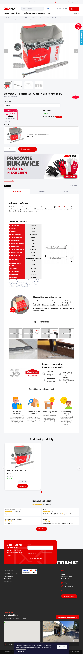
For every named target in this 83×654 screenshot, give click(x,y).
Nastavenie (21, 651)
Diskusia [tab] (65, 191)
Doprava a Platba (8, 581)
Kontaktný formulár (69, 596)
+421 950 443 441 (69, 586)
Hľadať (41, 8)
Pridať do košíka (25, 149)
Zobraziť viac (41, 529)
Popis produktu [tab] (17, 191)
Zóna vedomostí (15, 2)
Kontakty (6, 2)
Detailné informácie (9, 181)
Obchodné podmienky (9, 570)
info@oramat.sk (68, 583)
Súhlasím (62, 647)
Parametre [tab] (42, 191)
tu (50, 647)
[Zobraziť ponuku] (41, 166)
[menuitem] (13, 13)
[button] (41, 492)
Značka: (75, 102)
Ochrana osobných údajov (10, 573)
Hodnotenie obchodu (42, 501)
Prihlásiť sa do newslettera (35, 558)
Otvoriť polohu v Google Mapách (66, 617)
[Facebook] (62, 590)
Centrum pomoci (25, 2)
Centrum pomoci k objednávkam (8, 577)
